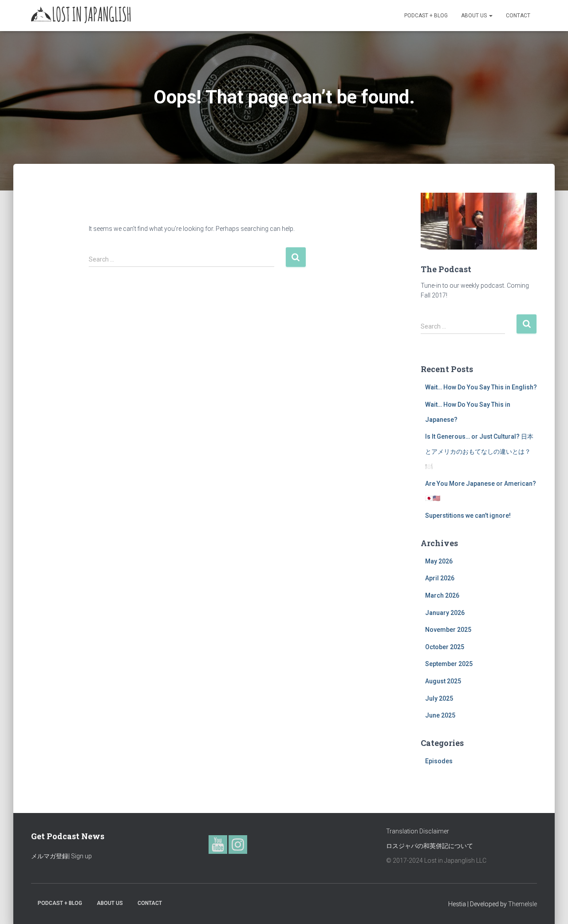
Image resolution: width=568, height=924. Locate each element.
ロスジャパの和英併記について (429, 845)
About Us (474, 15)
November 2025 (448, 629)
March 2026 (442, 595)
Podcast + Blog (426, 15)
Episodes (439, 761)
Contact (518, 15)
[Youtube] (218, 844)
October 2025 (444, 646)
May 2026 (439, 561)
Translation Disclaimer (417, 831)
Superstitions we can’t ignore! (468, 515)
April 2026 (439, 578)
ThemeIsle (522, 904)
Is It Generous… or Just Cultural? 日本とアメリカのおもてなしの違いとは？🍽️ (479, 451)
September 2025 (449, 663)
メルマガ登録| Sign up (61, 856)
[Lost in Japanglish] (81, 15)
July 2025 (439, 698)
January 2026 (445, 612)
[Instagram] (238, 844)
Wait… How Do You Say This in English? (481, 387)
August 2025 (443, 681)
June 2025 (440, 715)
